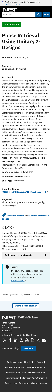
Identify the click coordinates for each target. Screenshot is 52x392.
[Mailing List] (43, 340)
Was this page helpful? (26, 305)
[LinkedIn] (16, 340)
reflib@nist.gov (17, 280)
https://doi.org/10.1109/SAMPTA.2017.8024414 (24, 191)
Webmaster (6, 335)
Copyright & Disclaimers (14, 367)
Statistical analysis (15, 215)
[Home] (10, 9)
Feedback (28, 348)
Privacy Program (37, 362)
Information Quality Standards (33, 378)
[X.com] (5, 340)
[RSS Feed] (38, 340)
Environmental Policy (36, 372)
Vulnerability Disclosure (35, 367)
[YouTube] (27, 340)
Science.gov (24, 383)
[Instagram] (21, 340)
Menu (46, 14)
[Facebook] (10, 340)
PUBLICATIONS (12, 24)
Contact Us (18, 335)
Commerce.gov (11, 383)
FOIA (24, 372)
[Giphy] (32, 340)
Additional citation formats (18, 255)
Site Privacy (11, 362)
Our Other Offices (29, 335)
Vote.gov (43, 383)
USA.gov (34, 383)
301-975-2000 (7, 330)
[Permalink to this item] (13, 66)
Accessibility (23, 362)
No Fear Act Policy (12, 372)
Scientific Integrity (12, 378)
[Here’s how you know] (26, 3)
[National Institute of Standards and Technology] (20, 317)
